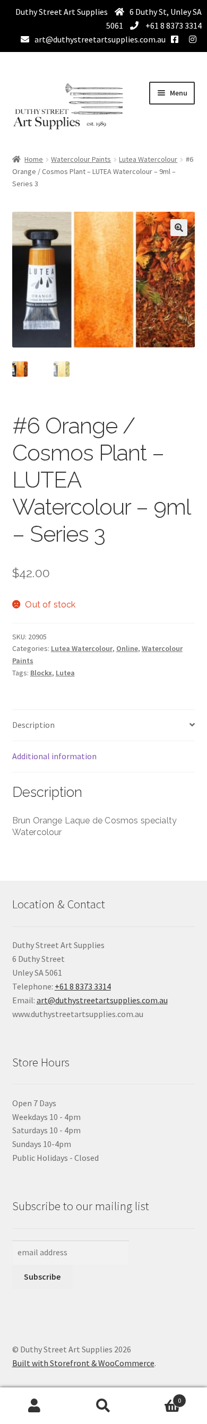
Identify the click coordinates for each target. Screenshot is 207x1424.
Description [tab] (33, 724)
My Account (34, 1406)
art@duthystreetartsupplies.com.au (100, 39)
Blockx (41, 673)
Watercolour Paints (81, 159)
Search (103, 1406)
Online (127, 648)
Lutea (65, 673)
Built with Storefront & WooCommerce (83, 1363)
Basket (159, 1396)
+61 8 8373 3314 (173, 25)
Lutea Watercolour (148, 159)
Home (33, 159)
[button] (178, 227)
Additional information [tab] (54, 756)
